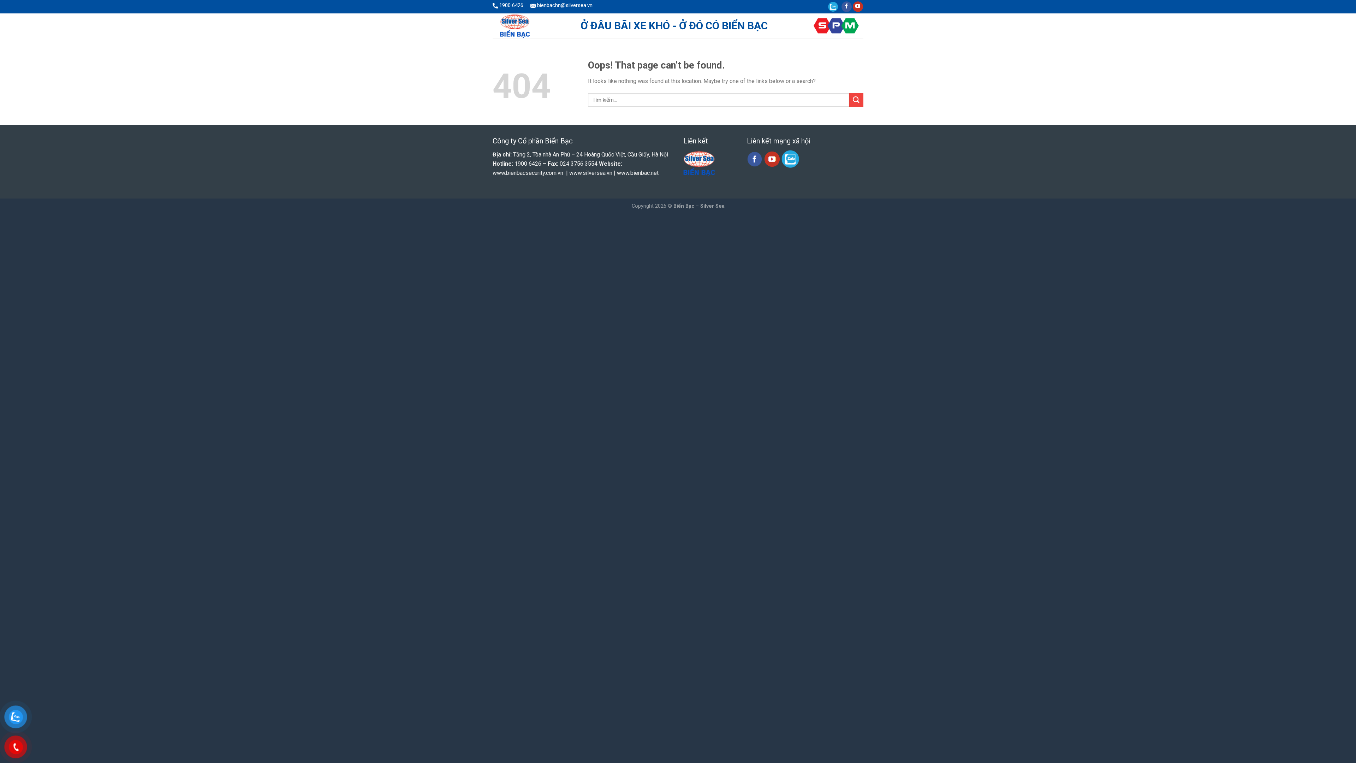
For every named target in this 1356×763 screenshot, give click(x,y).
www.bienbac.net (638, 173)
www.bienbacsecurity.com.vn (528, 173)
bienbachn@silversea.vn (564, 5)
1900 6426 (510, 5)
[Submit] (856, 100)
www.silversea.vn (590, 173)
